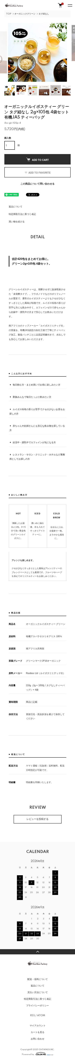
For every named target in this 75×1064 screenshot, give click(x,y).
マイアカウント (38, 1025)
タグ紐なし (44, 14)
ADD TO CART (40, 160)
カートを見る (37, 1032)
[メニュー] (70, 5)
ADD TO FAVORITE (39, 172)
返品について (15, 206)
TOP (8, 14)
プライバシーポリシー (37, 1005)
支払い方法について (37, 992)
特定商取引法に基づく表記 (22, 214)
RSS (32, 1015)
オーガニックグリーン (24, 14)
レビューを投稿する (37, 819)
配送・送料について (37, 979)
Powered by (28, 1054)
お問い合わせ (37, 1039)
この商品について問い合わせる (37, 183)
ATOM (41, 1015)
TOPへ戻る (37, 951)
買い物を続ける (17, 221)
